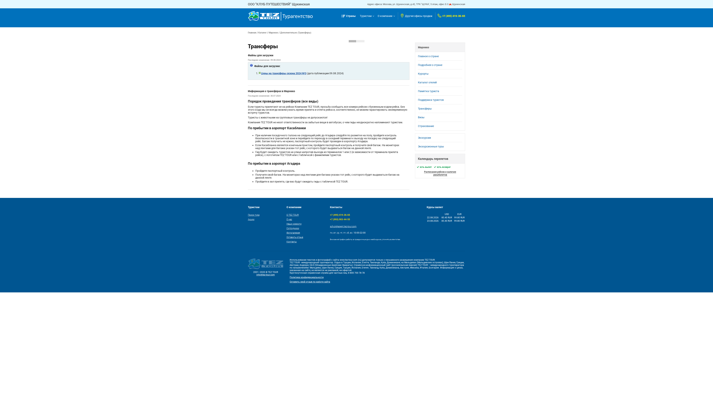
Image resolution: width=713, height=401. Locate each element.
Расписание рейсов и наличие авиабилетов (440, 173)
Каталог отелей (427, 82)
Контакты (291, 241)
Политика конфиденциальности (307, 277)
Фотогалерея (293, 232)
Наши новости (294, 223)
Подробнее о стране (430, 64)
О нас (289, 219)
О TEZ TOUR (292, 214)
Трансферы (425, 108)
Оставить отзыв (294, 237)
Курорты (423, 73)
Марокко (273, 32)
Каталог (262, 32)
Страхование (426, 126)
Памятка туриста (428, 91)
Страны (351, 16)
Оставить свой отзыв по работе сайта (310, 282)
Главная (252, 32)
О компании (385, 15)
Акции (251, 219)
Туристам (366, 15)
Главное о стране (428, 56)
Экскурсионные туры (431, 146)
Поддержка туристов (431, 99)
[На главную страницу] (280, 16)
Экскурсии (424, 137)
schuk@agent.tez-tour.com (343, 226)
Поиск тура (253, 214)
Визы (421, 117)
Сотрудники (292, 228)
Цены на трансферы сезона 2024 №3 (283, 73)
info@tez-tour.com (265, 274)
